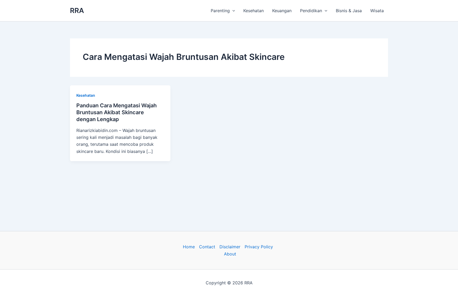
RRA (77, 10)
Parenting (220, 10)
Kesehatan (253, 10)
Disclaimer (229, 246)
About (230, 254)
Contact (207, 246)
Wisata (377, 10)
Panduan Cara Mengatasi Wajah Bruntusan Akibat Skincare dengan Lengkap (116, 112)
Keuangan (282, 10)
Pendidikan (311, 10)
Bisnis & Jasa (349, 10)
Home (189, 246)
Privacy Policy (259, 246)
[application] (232, 10)
